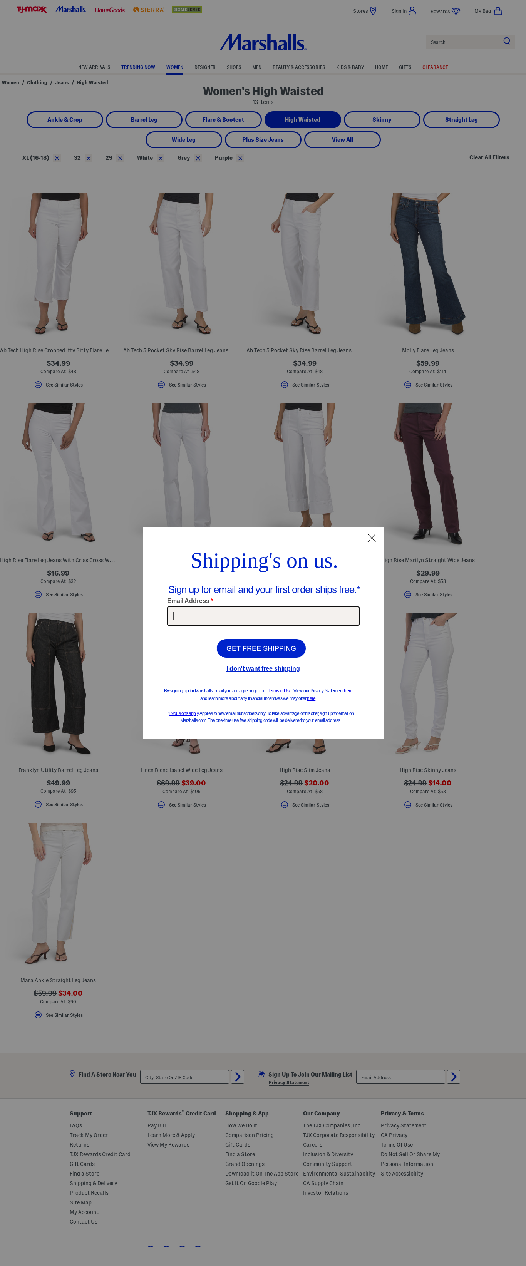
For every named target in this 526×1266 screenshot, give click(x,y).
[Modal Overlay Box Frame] (263, 633)
